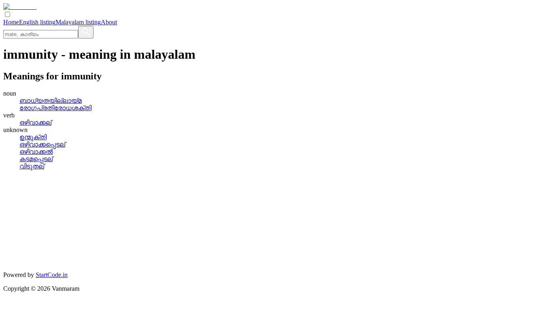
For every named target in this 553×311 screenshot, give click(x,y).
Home (11, 22)
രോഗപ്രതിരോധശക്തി (55, 107)
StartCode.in (52, 274)
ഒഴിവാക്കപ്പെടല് (42, 144)
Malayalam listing (78, 22)
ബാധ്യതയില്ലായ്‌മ (50, 100)
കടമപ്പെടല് (36, 159)
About (109, 22)
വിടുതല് (31, 166)
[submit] (86, 32)
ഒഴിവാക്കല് (35, 122)
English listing (37, 22)
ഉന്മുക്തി (33, 137)
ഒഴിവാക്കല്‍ (36, 151)
